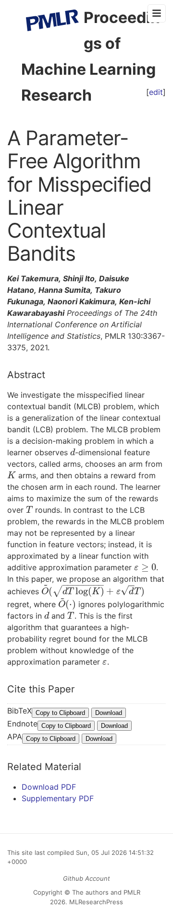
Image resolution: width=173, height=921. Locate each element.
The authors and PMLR (106, 892)
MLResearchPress (95, 902)
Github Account (86, 878)
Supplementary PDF (58, 798)
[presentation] (72, 452)
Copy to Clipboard (60, 712)
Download (108, 712)
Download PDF (49, 787)
